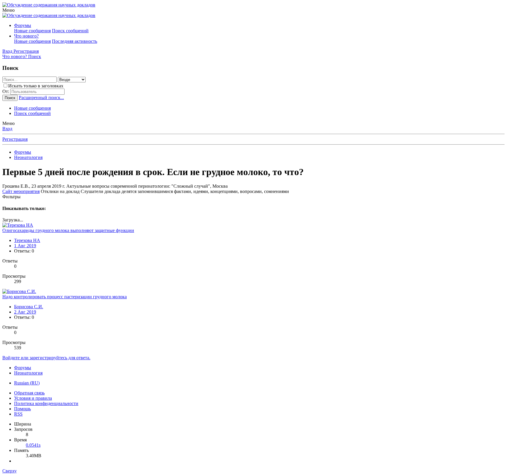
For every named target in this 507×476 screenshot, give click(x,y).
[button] (8, 10)
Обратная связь (29, 392)
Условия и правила (33, 398)
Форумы (22, 25)
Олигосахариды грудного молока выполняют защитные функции (68, 230)
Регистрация (15, 139)
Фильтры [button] (11, 196)
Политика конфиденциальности (46, 403)
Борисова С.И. (28, 306)
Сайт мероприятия (21, 191)
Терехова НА (27, 240)
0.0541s (33, 445)
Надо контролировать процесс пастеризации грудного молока (64, 296)
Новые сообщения (32, 30)
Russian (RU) (27, 382)
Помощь (22, 408)
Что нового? (26, 35)
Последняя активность (74, 41)
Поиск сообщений (70, 30)
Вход (7, 128)
